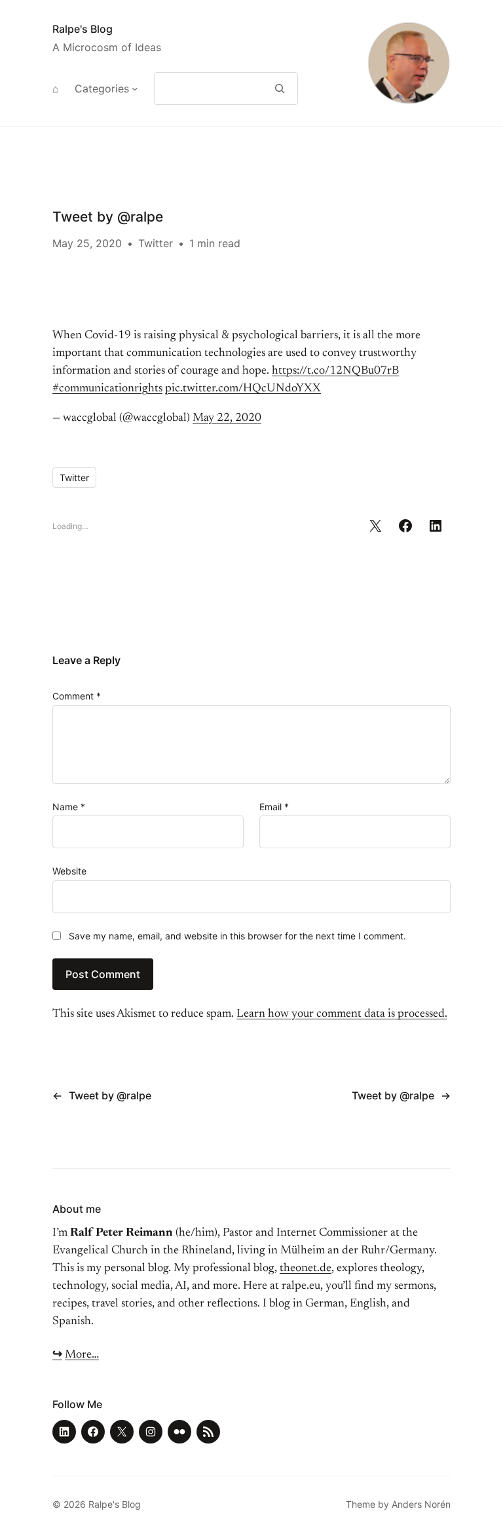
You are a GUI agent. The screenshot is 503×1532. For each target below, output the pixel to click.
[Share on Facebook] (405, 525)
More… (82, 1355)
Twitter (155, 243)
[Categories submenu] (135, 88)
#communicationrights (107, 389)
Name (68, 806)
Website (69, 870)
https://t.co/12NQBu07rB (335, 371)
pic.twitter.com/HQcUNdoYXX (243, 389)
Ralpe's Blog (82, 28)
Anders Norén (421, 1504)
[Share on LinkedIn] (435, 525)
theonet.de (305, 1268)
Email (274, 806)
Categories (102, 88)
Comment (76, 695)
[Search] (280, 88)
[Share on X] (375, 525)
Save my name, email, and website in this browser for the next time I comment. (237, 935)
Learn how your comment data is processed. (341, 1014)
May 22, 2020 (227, 418)
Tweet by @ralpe (110, 1095)
